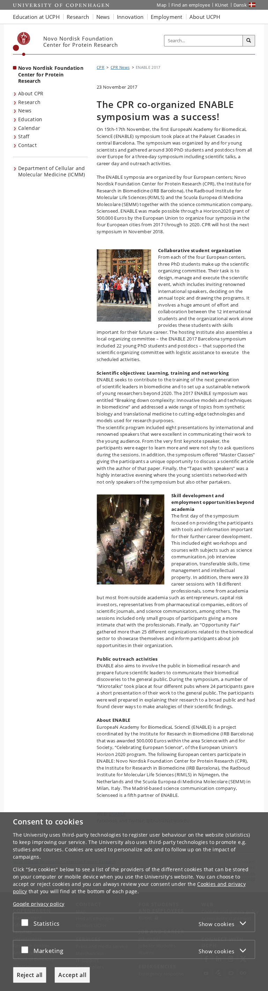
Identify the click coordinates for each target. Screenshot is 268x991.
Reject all (30, 975)
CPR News (120, 67)
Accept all (72, 975)
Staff (24, 136)
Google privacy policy (38, 904)
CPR (100, 67)
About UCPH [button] (205, 16)
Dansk (240, 5)
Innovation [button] (130, 16)
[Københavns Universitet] (21, 44)
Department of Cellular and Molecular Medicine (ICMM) (51, 171)
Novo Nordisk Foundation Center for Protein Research (50, 74)
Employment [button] (167, 16)
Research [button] (78, 16)
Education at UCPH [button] (36, 16)
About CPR (31, 93)
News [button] (103, 16)
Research (29, 102)
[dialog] (134, 901)
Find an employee (190, 5)
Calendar (29, 128)
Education (30, 119)
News (24, 110)
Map (161, 5)
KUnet (222, 5)
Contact (27, 145)
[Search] (249, 41)
